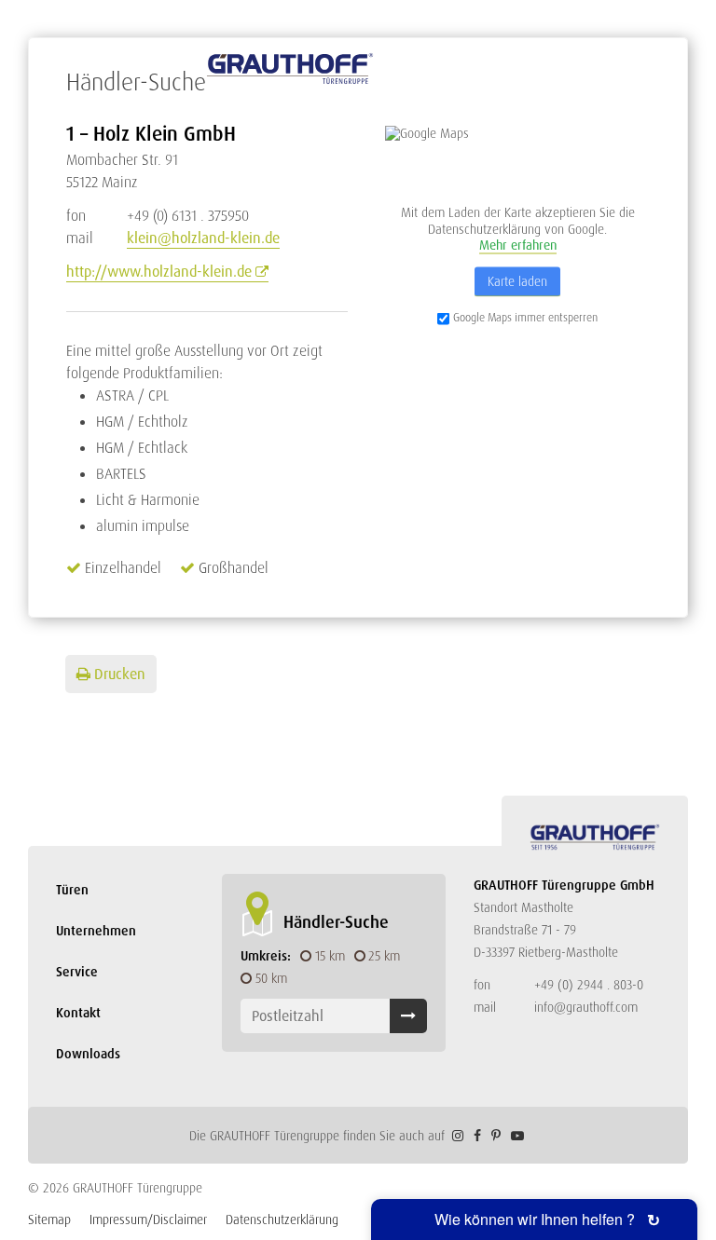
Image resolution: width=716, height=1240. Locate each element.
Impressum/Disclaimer (148, 1219)
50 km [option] (271, 978)
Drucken (119, 674)
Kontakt (78, 1012)
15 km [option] (330, 955)
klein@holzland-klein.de (203, 238)
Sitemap (49, 1219)
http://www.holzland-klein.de (159, 271)
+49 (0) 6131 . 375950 (157, 215)
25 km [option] (384, 955)
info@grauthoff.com (586, 1007)
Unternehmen (96, 930)
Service (77, 971)
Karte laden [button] (517, 280)
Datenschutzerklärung (282, 1219)
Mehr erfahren (518, 245)
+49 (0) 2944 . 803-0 (588, 984)
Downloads (88, 1053)
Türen (72, 889)
